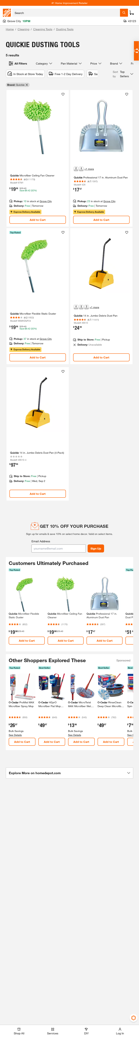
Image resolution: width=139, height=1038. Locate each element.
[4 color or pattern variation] (81, 169)
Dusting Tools (64, 29)
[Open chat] (136, 51)
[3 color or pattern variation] (86, 307)
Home (10, 29)
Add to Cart (38, 219)
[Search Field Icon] (124, 13)
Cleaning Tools (42, 29)
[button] (123, 74)
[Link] (38, 158)
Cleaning (23, 29)
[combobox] (66, 12)
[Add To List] (63, 94)
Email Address (40, 541)
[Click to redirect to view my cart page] (132, 13)
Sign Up (95, 548)
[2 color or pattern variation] (76, 169)
